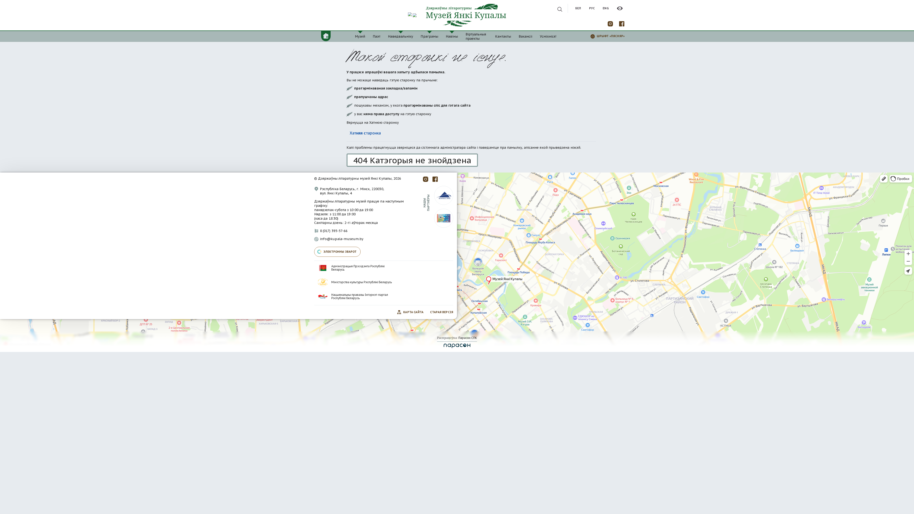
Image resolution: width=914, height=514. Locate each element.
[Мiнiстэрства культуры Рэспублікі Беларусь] (323, 282)
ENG (606, 8)
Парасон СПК (467, 338)
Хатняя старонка (365, 133)
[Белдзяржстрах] (443, 195)
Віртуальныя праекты (476, 36)
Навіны (452, 36)
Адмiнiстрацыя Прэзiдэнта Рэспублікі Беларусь (358, 268)
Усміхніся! (548, 36)
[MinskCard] (443, 218)
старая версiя (441, 312)
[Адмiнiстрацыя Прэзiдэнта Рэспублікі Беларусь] (323, 268)
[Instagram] (610, 23)
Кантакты (503, 36)
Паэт (376, 36)
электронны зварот (340, 251)
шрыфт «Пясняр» (611, 36)
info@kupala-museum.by (341, 239)
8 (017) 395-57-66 (334, 231)
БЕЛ (578, 8)
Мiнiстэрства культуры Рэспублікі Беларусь (361, 282)
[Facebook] (622, 23)
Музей (360, 36)
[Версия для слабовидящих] (620, 8)
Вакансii (525, 36)
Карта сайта (413, 312)
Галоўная (326, 36)
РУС (592, 8)
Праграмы (429, 36)
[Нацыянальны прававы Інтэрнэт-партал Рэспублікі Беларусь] (323, 296)
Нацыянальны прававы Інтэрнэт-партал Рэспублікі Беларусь (359, 296)
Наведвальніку (400, 36)
